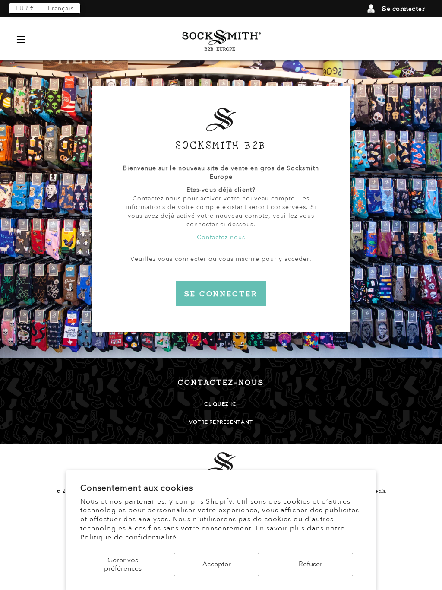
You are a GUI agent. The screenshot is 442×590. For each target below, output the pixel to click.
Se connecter (403, 9)
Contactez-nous (221, 237)
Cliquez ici (221, 403)
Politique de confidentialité (128, 537)
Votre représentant (221, 422)
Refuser (310, 564)
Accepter (216, 564)
